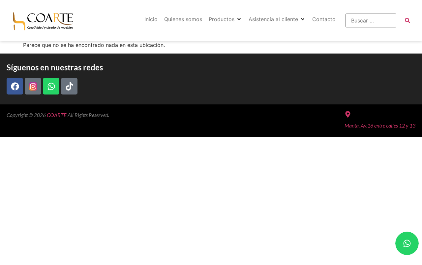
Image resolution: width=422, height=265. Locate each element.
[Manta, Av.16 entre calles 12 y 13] (348, 114)
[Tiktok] (69, 86)
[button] (225, 19)
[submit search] (407, 20)
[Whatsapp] (51, 86)
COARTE (57, 115)
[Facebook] (15, 86)
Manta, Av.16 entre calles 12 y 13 (380, 125)
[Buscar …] (371, 20)
